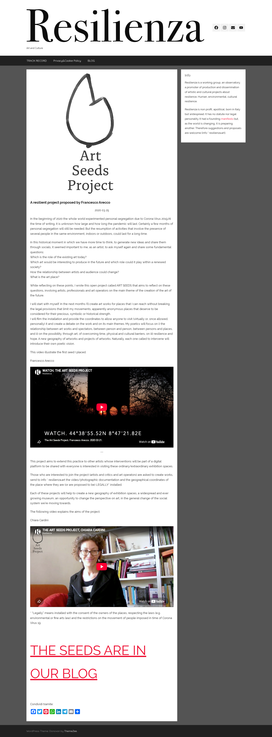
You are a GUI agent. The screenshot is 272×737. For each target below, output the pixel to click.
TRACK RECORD (37, 60)
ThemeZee (70, 731)
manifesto (227, 118)
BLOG (91, 60)
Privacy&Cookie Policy (67, 60)
